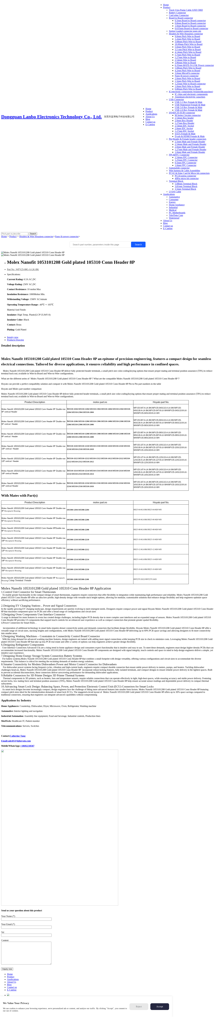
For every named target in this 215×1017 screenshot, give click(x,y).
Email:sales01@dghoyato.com (16, 741)
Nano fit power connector (186, 76)
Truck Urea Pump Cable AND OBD (186, 10)
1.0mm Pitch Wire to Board (187, 86)
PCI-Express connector (185, 176)
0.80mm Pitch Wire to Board (188, 89)
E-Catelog (150, 124)
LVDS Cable (175, 191)
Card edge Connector (179, 15)
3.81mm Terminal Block (186, 186)
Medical (172, 210)
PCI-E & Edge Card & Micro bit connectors (189, 173)
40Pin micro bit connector (187, 178)
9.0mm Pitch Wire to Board (187, 36)
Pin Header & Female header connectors (187, 139)
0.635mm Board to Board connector (191, 28)
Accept (159, 1006)
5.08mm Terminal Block (186, 183)
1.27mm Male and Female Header (190, 149)
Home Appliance (177, 205)
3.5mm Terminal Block (185, 189)
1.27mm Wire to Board (185, 57)
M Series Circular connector (188, 115)
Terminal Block (176, 181)
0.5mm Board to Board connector (190, 20)
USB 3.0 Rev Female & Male (188, 107)
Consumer (173, 199)
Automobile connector (179, 168)
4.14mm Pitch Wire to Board (188, 52)
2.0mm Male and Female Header (190, 147)
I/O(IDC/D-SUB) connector (182, 112)
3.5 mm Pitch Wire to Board (188, 49)
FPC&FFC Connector (179, 155)
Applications (151, 114)
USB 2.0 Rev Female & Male (188, 110)
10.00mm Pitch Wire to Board (188, 44)
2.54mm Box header (184, 118)
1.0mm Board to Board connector (190, 26)
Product (149, 111)
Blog (148, 119)
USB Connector (176, 99)
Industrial (173, 207)
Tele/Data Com (176, 215)
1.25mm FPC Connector (186, 160)
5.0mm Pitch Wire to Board (187, 47)
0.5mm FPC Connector (185, 162)
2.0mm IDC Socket (184, 128)
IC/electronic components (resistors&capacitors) (191, 91)
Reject (139, 1006)
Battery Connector (177, 12)
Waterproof (174, 218)
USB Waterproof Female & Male (190, 105)
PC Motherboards (177, 212)
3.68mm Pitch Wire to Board (188, 41)
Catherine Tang (17, 736)
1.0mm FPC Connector (185, 165)
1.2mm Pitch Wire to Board (187, 39)
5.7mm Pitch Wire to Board (187, 55)
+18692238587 (27, 746)
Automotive (174, 197)
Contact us (150, 122)
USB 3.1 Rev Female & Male (188, 102)
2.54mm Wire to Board (185, 60)
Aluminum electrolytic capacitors (190, 97)
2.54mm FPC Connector (186, 157)
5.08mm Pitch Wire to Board (188, 68)
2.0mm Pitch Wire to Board (187, 78)
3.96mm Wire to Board (185, 62)
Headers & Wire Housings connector (186, 33)
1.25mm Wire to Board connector (190, 83)
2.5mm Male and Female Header (190, 141)
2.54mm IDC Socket (184, 126)
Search (138, 244)
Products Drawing (15, 340)
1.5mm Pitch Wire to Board (187, 81)
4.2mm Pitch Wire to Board (187, 70)
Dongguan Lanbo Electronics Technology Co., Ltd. (51, 116)
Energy (172, 202)
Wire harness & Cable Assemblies (184, 170)
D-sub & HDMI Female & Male (190, 136)
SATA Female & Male (185, 133)
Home (148, 108)
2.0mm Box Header (184, 120)
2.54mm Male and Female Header (190, 144)
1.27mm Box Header (184, 123)
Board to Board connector (181, 18)
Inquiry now (12, 337)
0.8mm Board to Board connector (190, 23)
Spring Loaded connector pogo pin (185, 31)
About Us (150, 116)
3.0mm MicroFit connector (187, 73)
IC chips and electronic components (191, 94)
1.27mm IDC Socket (184, 131)
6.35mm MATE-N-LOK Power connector (194, 65)
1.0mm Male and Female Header (190, 152)
